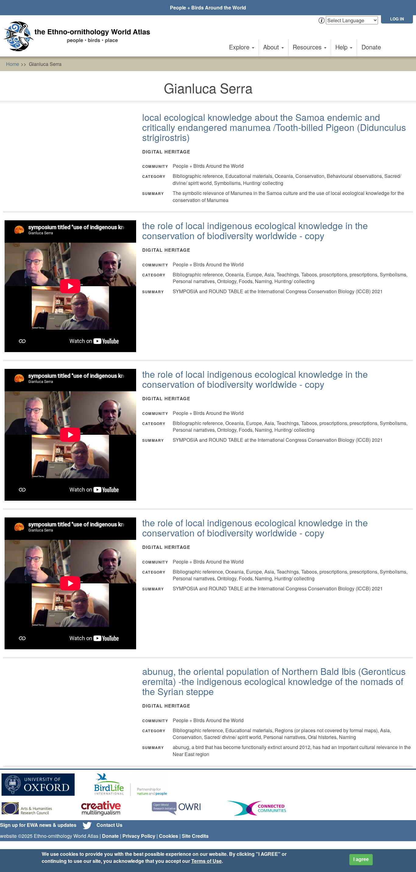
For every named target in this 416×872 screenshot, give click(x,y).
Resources (308, 46)
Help (342, 46)
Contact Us (109, 824)
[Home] (79, 36)
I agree (361, 859)
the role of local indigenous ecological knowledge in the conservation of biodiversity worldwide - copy (255, 230)
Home (12, 63)
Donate (371, 46)
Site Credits (195, 835)
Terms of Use (206, 860)
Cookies (168, 835)
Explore (240, 46)
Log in (397, 19)
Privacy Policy (138, 835)
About (272, 46)
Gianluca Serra (45, 63)
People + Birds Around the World (208, 7)
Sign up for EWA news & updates (38, 824)
